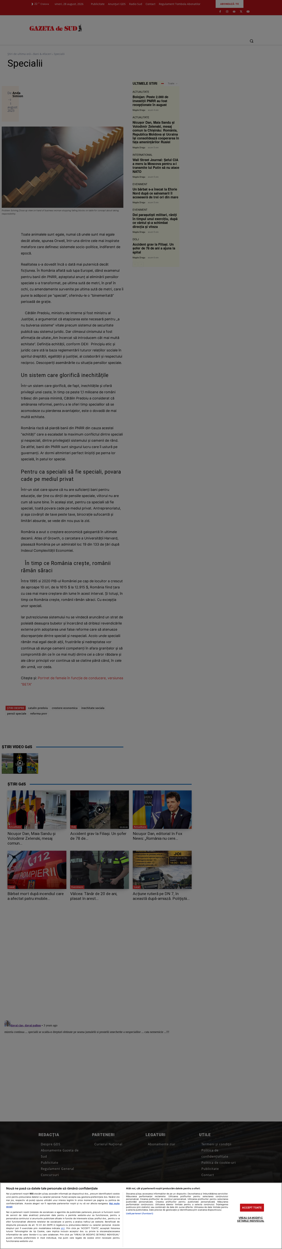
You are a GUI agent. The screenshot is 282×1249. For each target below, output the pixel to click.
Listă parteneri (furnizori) (139, 1213)
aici (63, 1228)
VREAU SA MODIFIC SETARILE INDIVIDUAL (250, 1219)
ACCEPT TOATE (252, 1207)
